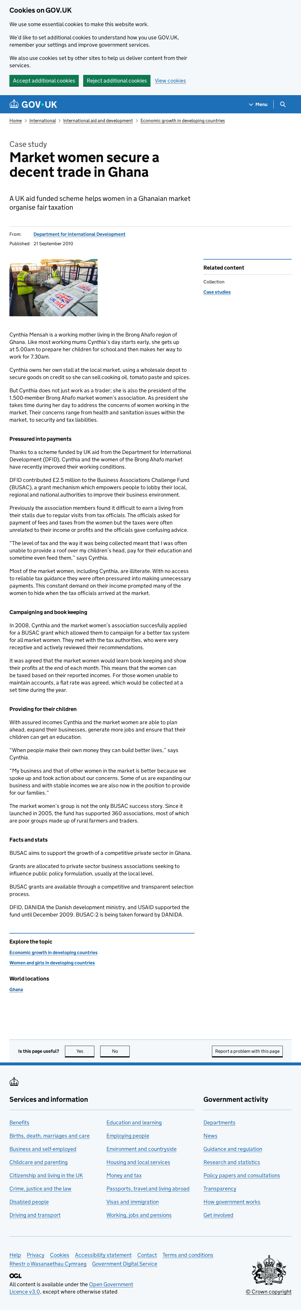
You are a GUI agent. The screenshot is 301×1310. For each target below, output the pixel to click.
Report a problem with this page (247, 1051)
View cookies (170, 80)
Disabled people (29, 1201)
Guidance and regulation (232, 1149)
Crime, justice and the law (40, 1188)
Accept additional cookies (44, 80)
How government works (231, 1201)
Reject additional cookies (117, 80)
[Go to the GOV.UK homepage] (33, 104)
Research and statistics (231, 1162)
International (42, 120)
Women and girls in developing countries (52, 963)
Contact (147, 1255)
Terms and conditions (188, 1255)
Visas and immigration (132, 1201)
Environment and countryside (141, 1149)
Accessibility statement (103, 1255)
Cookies (59, 1255)
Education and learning (134, 1122)
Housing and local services (138, 1162)
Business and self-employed (42, 1149)
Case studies (217, 292)
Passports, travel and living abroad (148, 1188)
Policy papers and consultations (241, 1175)
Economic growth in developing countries (183, 120)
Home (15, 120)
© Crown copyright (269, 1291)
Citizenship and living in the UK (46, 1175)
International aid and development (98, 120)
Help (15, 1255)
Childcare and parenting (38, 1162)
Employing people (127, 1135)
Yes (85, 1051)
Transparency (219, 1188)
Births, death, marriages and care (49, 1135)
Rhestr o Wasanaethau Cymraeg (47, 1263)
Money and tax (124, 1175)
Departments (219, 1122)
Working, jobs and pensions (139, 1215)
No (121, 1051)
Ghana (16, 989)
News (210, 1135)
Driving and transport (35, 1215)
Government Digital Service (124, 1263)
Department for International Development (80, 234)
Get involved (218, 1215)
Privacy (35, 1255)
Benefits (19, 1122)
